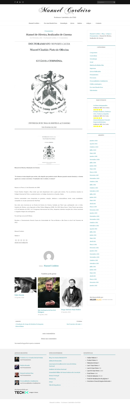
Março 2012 (93, 244)
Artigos (88, 23)
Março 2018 (93, 172)
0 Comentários (63, 38)
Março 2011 (93, 279)
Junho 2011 (93, 270)
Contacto (98, 23)
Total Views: (91, 373)
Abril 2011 (93, 276)
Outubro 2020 (94, 147)
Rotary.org (52, 379)
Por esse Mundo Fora (50, 23)
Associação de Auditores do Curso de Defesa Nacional (62, 365)
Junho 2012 (93, 235)
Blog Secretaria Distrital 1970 (58, 357)
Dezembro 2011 (94, 254)
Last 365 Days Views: (93, 371)
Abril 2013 (93, 203)
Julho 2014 (93, 185)
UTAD (51, 382)
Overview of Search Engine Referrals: (98, 381)
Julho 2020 (93, 150)
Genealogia (63, 23)
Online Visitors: (92, 357)
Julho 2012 (93, 232)
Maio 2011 (93, 273)
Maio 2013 (93, 200)
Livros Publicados (95, 71)
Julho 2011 (93, 266)
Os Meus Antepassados (100, 105)
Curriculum (93, 56)
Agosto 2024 (93, 144)
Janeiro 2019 (93, 156)
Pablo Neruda (19, 295)
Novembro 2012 (94, 219)
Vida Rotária (93, 90)
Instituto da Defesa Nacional (57, 369)
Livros (72, 23)
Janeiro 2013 (93, 213)
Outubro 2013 (94, 188)
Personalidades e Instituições (99, 81)
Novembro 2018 (94, 159)
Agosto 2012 (93, 229)
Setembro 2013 (94, 191)
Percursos (93, 78)
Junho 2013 (93, 197)
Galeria (79, 23)
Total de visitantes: (93, 376)
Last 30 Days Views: (93, 368)
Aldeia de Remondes (55, 361)
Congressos (93, 52)
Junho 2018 (93, 166)
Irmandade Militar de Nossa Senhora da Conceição (64, 372)
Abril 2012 (93, 241)
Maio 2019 (93, 153)
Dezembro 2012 (94, 216)
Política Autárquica (96, 84)
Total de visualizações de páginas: (97, 378)
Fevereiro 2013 (94, 210)
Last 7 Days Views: (92, 365)
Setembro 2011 (94, 263)
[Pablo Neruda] (25, 285)
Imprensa (93, 68)
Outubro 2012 (94, 222)
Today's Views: (91, 360)
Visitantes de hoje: (92, 363)
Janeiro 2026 (94, 140)
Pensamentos (49, 31)
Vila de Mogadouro (55, 385)
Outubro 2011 (94, 260)
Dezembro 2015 (94, 178)
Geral (91, 62)
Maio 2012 (93, 238)
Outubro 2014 (94, 181)
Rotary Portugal (54, 375)
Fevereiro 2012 (94, 248)
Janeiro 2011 (93, 285)
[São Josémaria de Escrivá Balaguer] (49, 292)
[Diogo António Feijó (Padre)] (72, 292)
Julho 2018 (93, 162)
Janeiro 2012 (93, 251)
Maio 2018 (93, 169)
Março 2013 (93, 207)
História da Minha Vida (97, 65)
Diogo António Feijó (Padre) (71, 309)
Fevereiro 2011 (94, 282)
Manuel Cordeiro (34, 23)
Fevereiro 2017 (94, 175)
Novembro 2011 (94, 257)
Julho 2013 (93, 194)
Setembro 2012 (94, 225)
